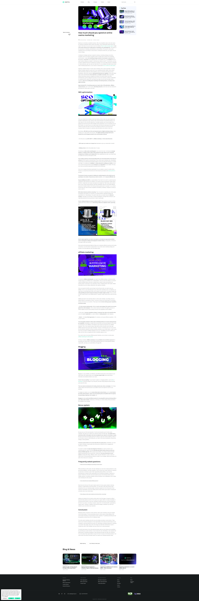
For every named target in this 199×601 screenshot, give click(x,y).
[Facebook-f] (62, 594)
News (105, 565)
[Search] (134, 2)
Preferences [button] (6, 596)
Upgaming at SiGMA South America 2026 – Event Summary (108, 567)
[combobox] (127, 2)
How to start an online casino (107, 46)
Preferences (5, 598)
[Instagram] (65, 594)
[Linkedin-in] (59, 594)
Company (119, 577)
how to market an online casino (109, 65)
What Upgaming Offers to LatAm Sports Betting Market (130, 27)
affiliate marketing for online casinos (85, 336)
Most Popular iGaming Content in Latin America (130, 16)
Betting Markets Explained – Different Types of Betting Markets (90, 567)
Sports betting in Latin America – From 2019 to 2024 (130, 32)
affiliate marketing (83, 543)
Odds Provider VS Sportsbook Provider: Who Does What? (70, 567)
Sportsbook (65, 565)
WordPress (80, 381)
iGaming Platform (111, 170)
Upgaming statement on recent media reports (126, 567)
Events (101, 565)
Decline (11, 598)
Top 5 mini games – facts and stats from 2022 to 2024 (130, 22)
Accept (17, 598)
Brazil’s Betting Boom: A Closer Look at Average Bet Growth (130, 11)
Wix (113, 379)
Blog (131, 577)
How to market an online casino (94, 543)
